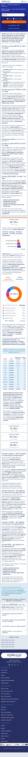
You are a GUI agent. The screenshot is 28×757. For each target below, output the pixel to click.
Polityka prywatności (6, 731)
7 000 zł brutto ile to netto (7, 646)
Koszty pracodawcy (20, 278)
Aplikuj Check (4, 733)
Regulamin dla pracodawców (8, 701)
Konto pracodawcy (5, 693)
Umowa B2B (14, 445)
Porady (2, 675)
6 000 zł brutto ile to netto (7, 644)
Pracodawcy (4, 672)
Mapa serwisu (4, 741)
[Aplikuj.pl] (14, 655)
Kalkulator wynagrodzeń (14, 4)
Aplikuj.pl (5, 1)
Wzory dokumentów (6, 696)
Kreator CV (3, 707)
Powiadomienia (4, 683)
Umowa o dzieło (14, 437)
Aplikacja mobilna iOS (6, 720)
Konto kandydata (5, 677)
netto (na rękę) (18, 18)
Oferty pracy (4, 670)
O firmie (3, 725)
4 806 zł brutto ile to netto (7, 640)
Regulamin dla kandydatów (7, 680)
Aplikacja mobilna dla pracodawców (10, 699)
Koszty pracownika (8, 278)
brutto (10, 18)
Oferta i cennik (4, 688)
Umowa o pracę (14, 222)
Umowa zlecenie (14, 428)
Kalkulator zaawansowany (14, 28)
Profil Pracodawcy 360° (7, 691)
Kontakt (3, 728)
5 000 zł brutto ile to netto (7, 642)
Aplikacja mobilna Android (7, 717)
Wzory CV (3, 709)
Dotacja (3, 738)
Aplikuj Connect (5, 736)
